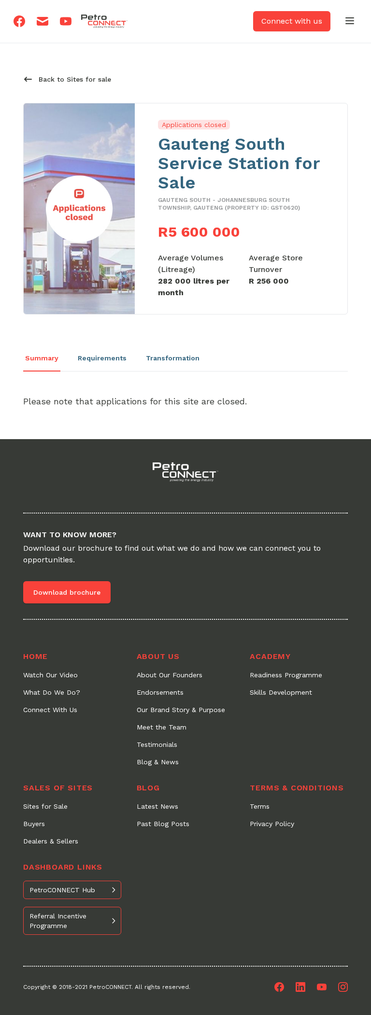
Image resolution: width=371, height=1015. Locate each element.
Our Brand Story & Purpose (181, 710)
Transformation (173, 358)
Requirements (102, 358)
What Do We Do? (51, 692)
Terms (260, 806)
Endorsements (160, 692)
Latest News (157, 806)
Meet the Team (161, 727)
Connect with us (291, 21)
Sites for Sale (45, 806)
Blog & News (158, 762)
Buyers (34, 824)
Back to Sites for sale (75, 79)
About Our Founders (169, 675)
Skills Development (281, 692)
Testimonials (157, 744)
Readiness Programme (286, 675)
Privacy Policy (272, 824)
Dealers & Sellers (50, 841)
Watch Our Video (50, 675)
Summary (41, 358)
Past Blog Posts (163, 824)
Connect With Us (50, 710)
